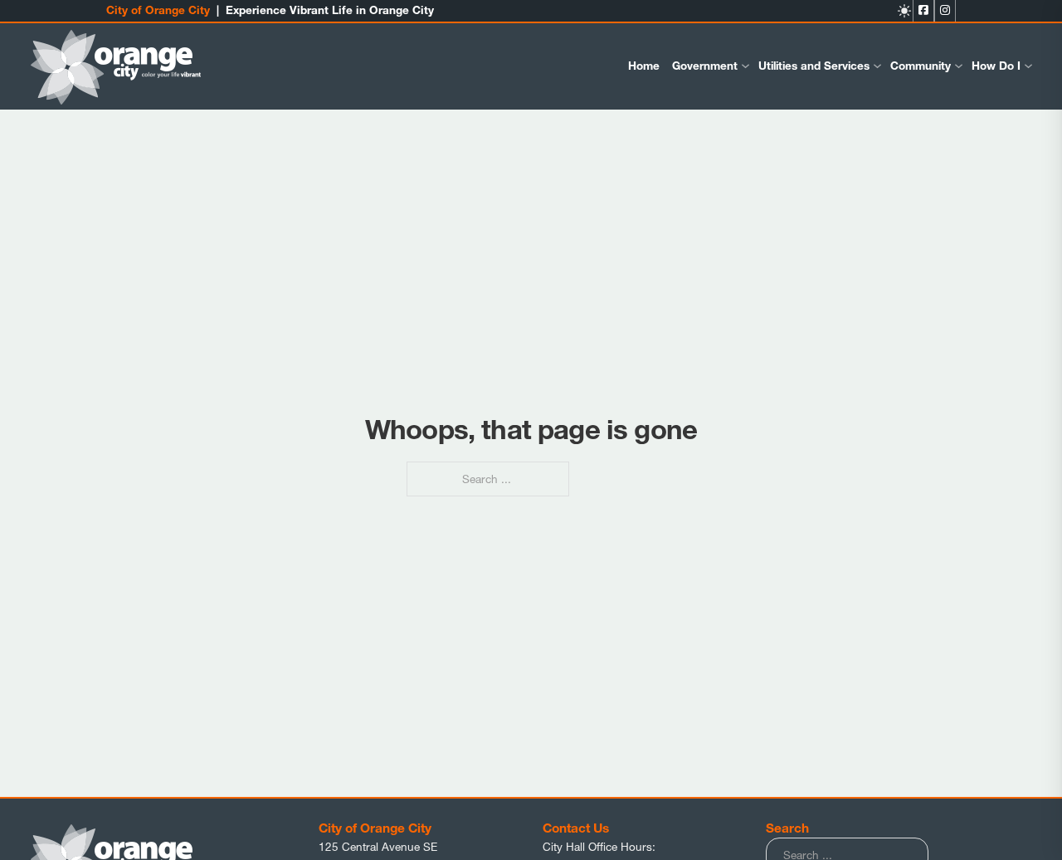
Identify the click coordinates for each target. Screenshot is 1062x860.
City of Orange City (158, 10)
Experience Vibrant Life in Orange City (330, 10)
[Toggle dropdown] (745, 66)
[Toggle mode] (904, 10)
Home (644, 65)
